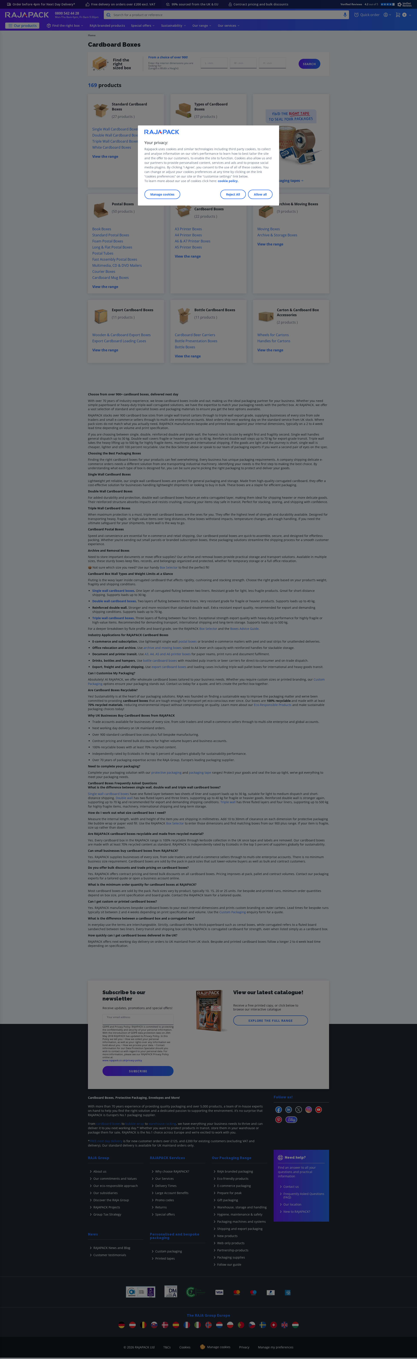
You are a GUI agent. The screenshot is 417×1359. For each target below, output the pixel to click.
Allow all (260, 194)
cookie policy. (228, 181)
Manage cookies (162, 194)
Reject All (233, 194)
